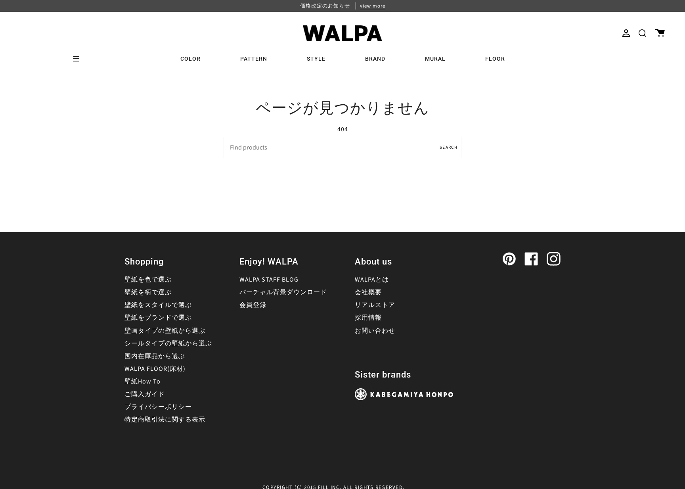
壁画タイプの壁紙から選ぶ (164, 330)
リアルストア (375, 305)
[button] (642, 33)
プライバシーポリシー (158, 407)
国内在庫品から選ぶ (154, 356)
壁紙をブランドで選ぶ (158, 317)
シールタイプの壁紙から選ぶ (168, 343)
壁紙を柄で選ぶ (148, 292)
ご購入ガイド (144, 394)
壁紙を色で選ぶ (148, 279)
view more (372, 6)
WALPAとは (372, 279)
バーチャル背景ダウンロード (283, 292)
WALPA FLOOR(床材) (155, 368)
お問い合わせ (375, 330)
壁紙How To (142, 381)
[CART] (660, 33)
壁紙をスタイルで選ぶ (158, 305)
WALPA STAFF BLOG (268, 279)
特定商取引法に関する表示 (164, 419)
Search (448, 147)
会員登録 (252, 305)
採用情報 (368, 317)
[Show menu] (79, 59)
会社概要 (368, 292)
